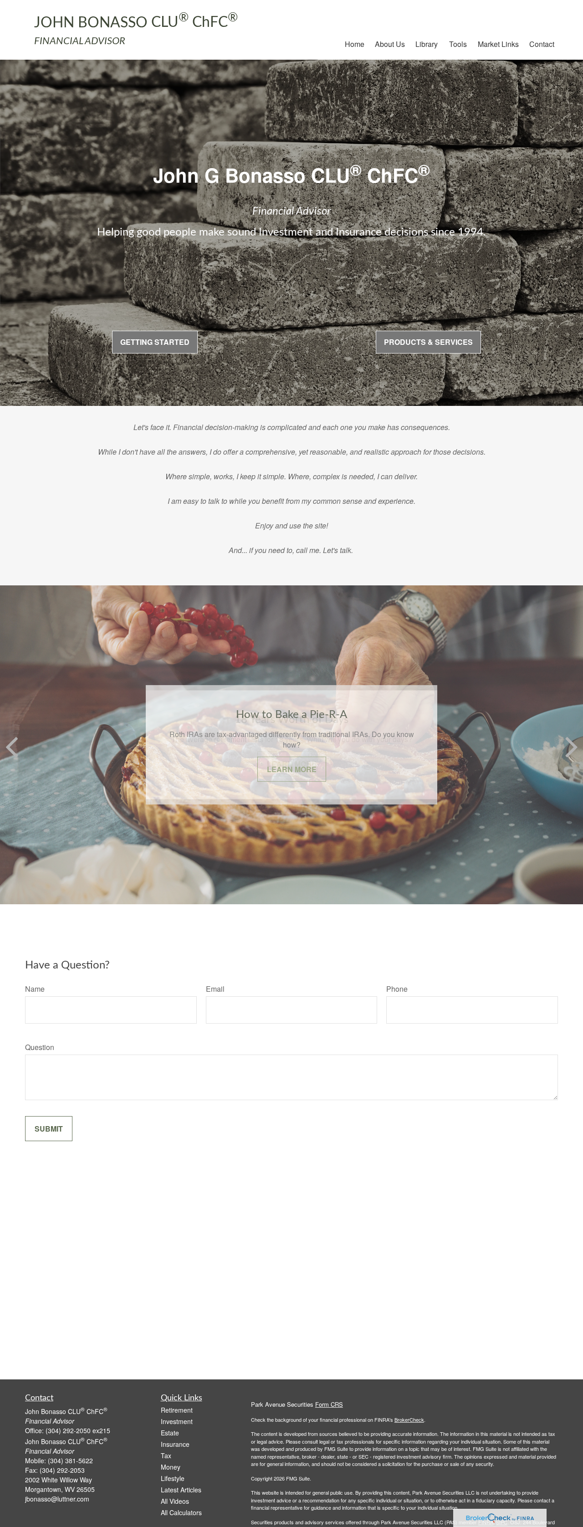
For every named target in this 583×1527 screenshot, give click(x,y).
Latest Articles (181, 1489)
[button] (354, 43)
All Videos (175, 1501)
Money (170, 1466)
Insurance (175, 1444)
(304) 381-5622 (70, 1460)
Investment (177, 1421)
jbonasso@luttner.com (57, 1498)
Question (39, 1047)
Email (215, 989)
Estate (170, 1432)
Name (35, 989)
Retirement (177, 1409)
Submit (49, 1128)
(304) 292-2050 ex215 (78, 1430)
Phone (397, 989)
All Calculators (181, 1512)
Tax (166, 1455)
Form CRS (329, 1404)
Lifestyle (172, 1478)
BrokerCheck (409, 1419)
